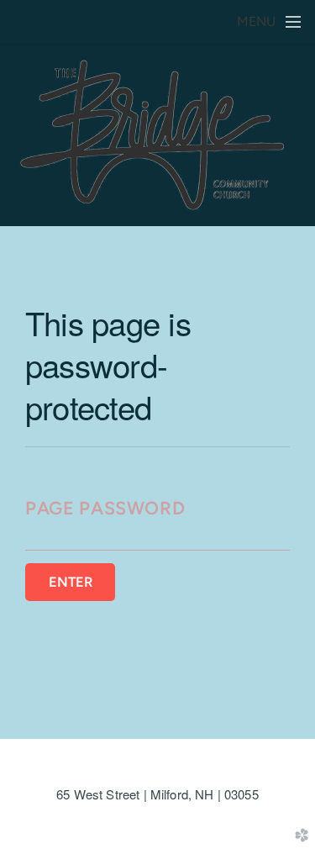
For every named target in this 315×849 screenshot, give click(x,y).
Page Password (105, 508)
